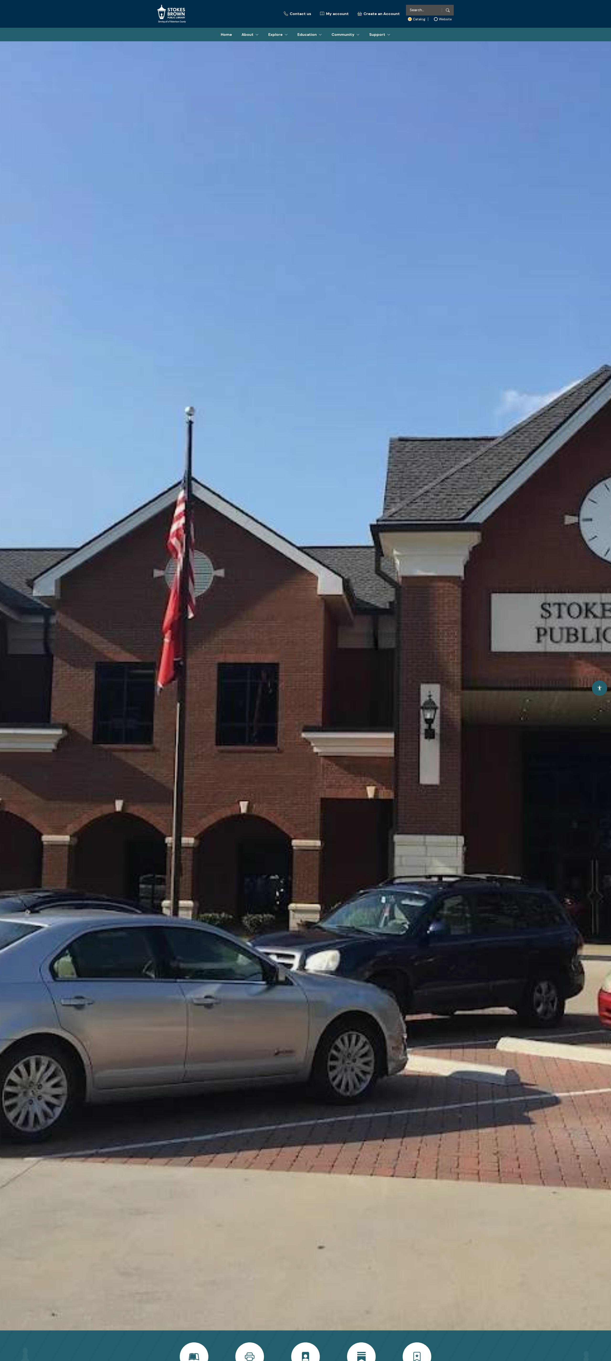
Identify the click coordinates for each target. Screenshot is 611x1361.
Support (377, 34)
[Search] (448, 10)
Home (226, 34)
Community (343, 34)
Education (307, 34)
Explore (275, 34)
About (247, 34)
